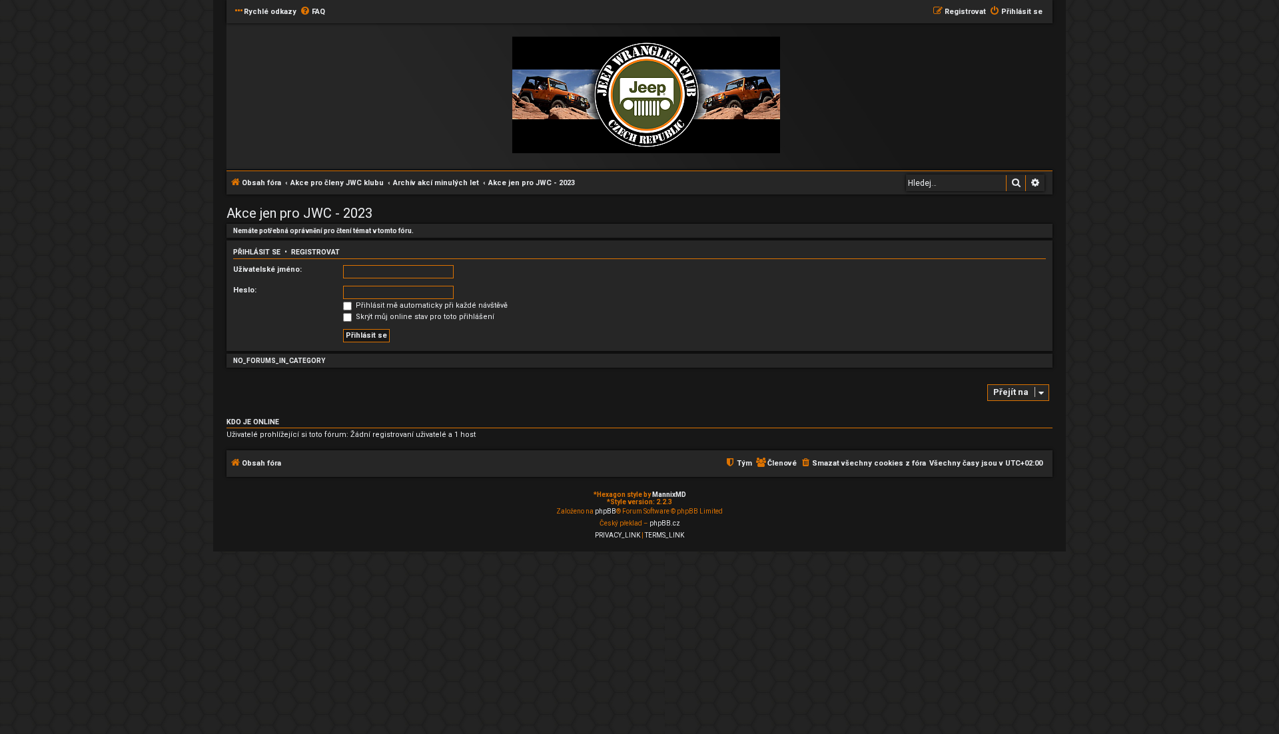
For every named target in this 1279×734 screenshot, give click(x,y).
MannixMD (669, 494)
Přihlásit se (256, 252)
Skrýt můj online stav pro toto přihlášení (424, 316)
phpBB (605, 511)
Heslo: (244, 290)
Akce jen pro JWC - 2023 (299, 213)
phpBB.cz (664, 523)
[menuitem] (312, 12)
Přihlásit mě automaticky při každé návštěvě (431, 305)
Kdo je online (252, 422)
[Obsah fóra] (646, 95)
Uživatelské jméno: (267, 269)
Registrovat (315, 252)
